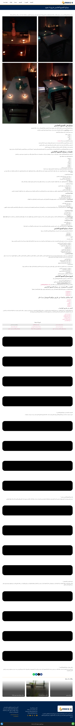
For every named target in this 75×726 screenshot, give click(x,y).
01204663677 (68, 292)
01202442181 (68, 295)
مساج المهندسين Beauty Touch (36, 328)
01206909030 (68, 291)
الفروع (26, 2)
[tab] (37, 373)
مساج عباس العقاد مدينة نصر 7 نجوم (14, 328)
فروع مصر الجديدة (67, 315)
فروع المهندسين (67, 320)
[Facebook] (37, 715)
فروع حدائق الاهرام (67, 316)
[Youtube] (30, 715)
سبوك (68, 299)
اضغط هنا (59, 140)
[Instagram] (32, 715)
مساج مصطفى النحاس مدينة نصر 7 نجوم (59, 328)
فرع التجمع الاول (67, 317)
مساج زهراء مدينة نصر (59, 326)
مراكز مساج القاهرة (36, 324)
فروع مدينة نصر (67, 313)
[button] (41, 674)
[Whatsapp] (27, 715)
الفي (69, 299)
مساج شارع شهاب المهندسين (36, 326)
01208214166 (68, 294)
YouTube (68, 306)
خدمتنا (15, 2)
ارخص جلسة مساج (14, 326)
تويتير (69, 302)
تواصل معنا (5, 2)
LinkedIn (68, 303)
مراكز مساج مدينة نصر (59, 324)
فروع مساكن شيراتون (66, 319)
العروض (20, 2)
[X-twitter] (34, 715)
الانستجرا (68, 301)
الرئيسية (31, 2)
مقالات (11, 2)
